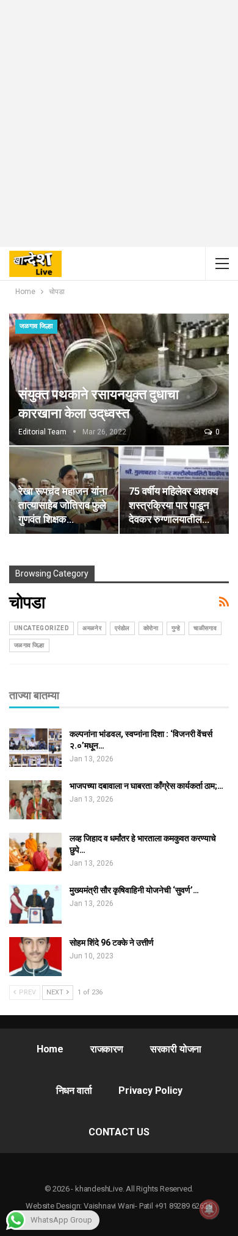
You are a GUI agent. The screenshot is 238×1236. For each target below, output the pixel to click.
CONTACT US (119, 1132)
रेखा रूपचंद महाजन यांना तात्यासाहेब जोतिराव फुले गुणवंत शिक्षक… (62, 505)
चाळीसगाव (205, 628)
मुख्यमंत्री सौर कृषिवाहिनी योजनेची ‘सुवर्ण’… (134, 890)
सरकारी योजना (175, 1049)
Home (50, 1049)
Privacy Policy (150, 1090)
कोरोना (150, 628)
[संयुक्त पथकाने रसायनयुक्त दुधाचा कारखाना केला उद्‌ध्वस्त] (119, 379)
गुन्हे (175, 628)
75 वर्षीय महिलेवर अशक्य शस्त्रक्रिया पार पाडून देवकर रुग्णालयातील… (173, 505)
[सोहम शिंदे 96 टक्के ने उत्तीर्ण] (35, 956)
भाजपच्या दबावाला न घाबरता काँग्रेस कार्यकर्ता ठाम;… (146, 786)
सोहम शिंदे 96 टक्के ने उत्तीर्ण (112, 942)
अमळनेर (91, 628)
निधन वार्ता (74, 1090)
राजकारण (106, 1049)
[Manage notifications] (209, 1209)
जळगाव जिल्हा (36, 326)
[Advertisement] (119, 128)
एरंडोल (122, 628)
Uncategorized (41, 628)
